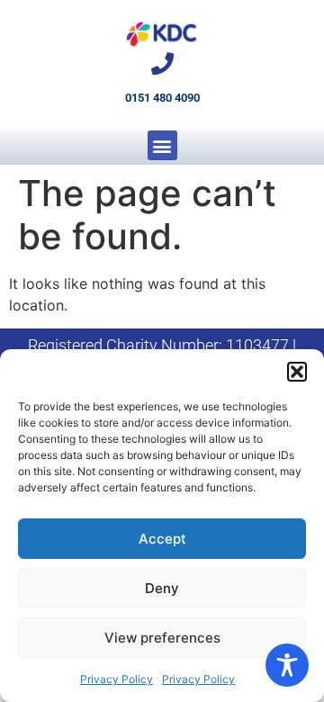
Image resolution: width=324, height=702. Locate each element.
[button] (297, 372)
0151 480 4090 (162, 97)
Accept (162, 538)
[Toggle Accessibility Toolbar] (287, 665)
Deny (162, 588)
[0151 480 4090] (162, 63)
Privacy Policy (116, 679)
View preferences (162, 637)
